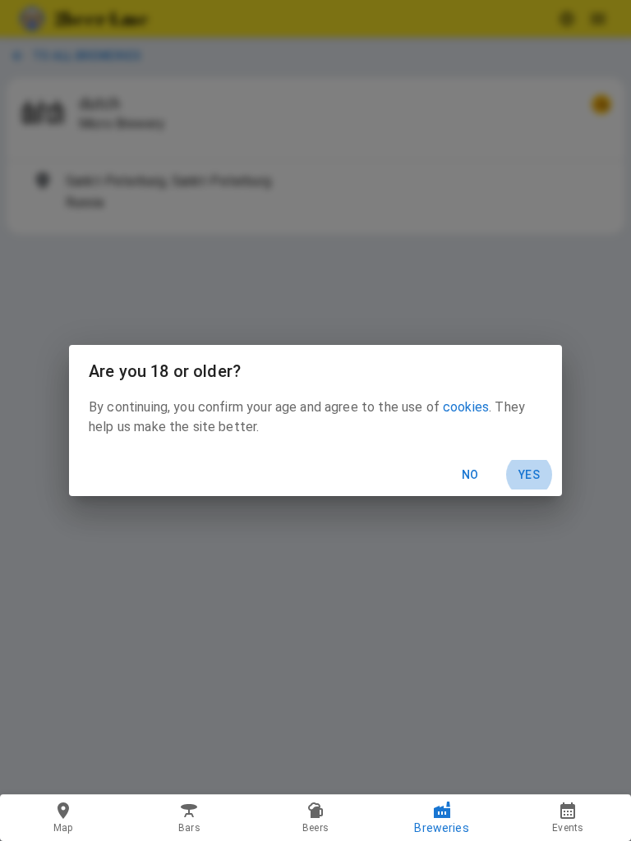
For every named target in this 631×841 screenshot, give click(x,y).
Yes (529, 474)
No (470, 474)
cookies (466, 407)
